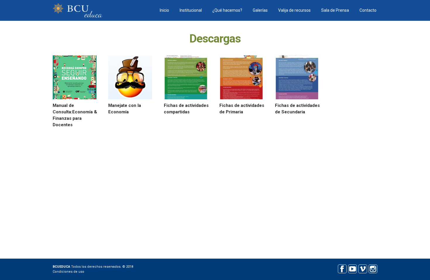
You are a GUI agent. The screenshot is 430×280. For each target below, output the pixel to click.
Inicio (164, 10)
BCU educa (77, 10)
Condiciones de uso (68, 272)
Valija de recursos (294, 10)
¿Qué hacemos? (227, 10)
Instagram (373, 268)
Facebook (342, 268)
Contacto (368, 10)
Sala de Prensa (335, 10)
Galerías (260, 10)
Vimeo (362, 268)
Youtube (352, 268)
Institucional (191, 10)
